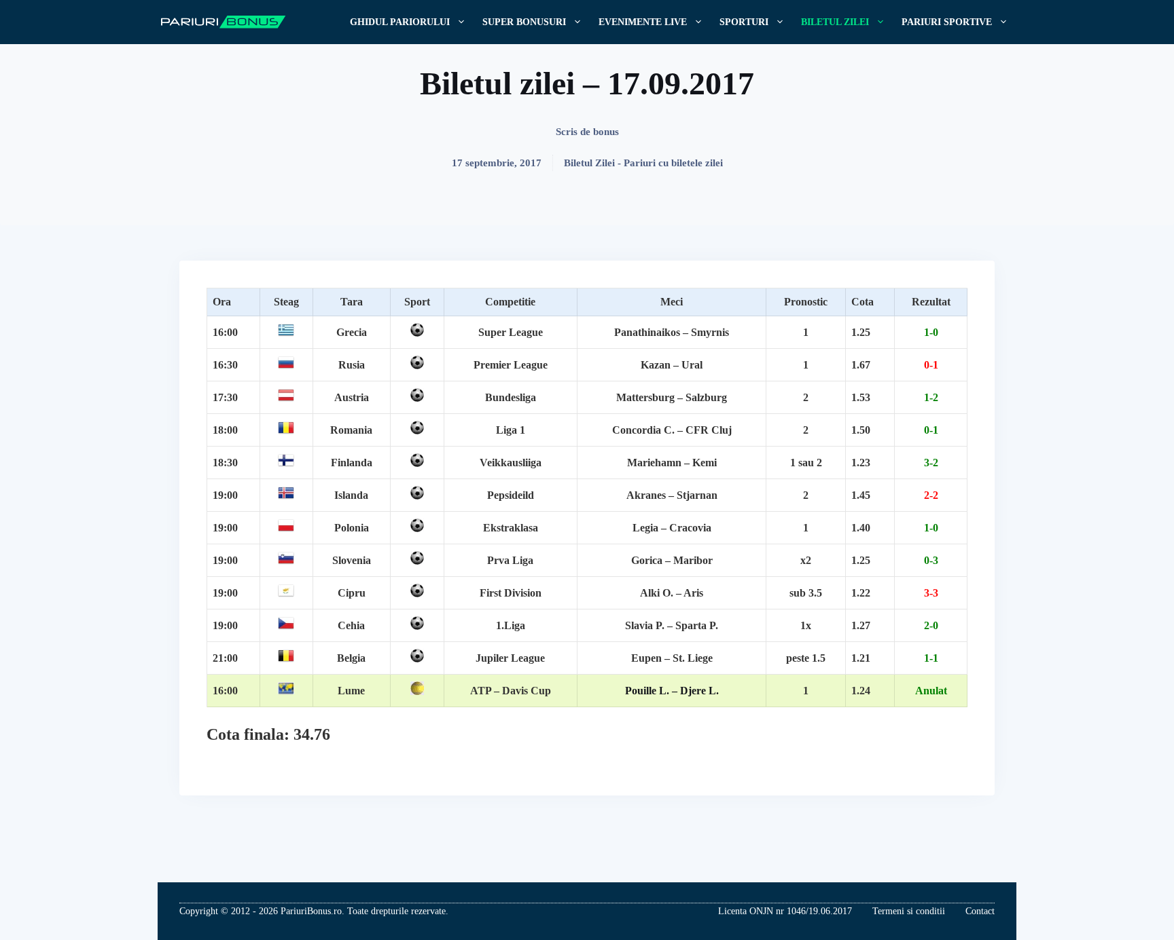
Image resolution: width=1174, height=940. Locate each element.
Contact (980, 911)
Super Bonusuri (524, 22)
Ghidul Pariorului (400, 22)
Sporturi (743, 22)
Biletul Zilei (835, 22)
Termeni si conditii (908, 911)
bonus (606, 131)
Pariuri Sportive (947, 22)
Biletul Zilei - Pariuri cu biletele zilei (643, 162)
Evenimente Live (643, 22)
